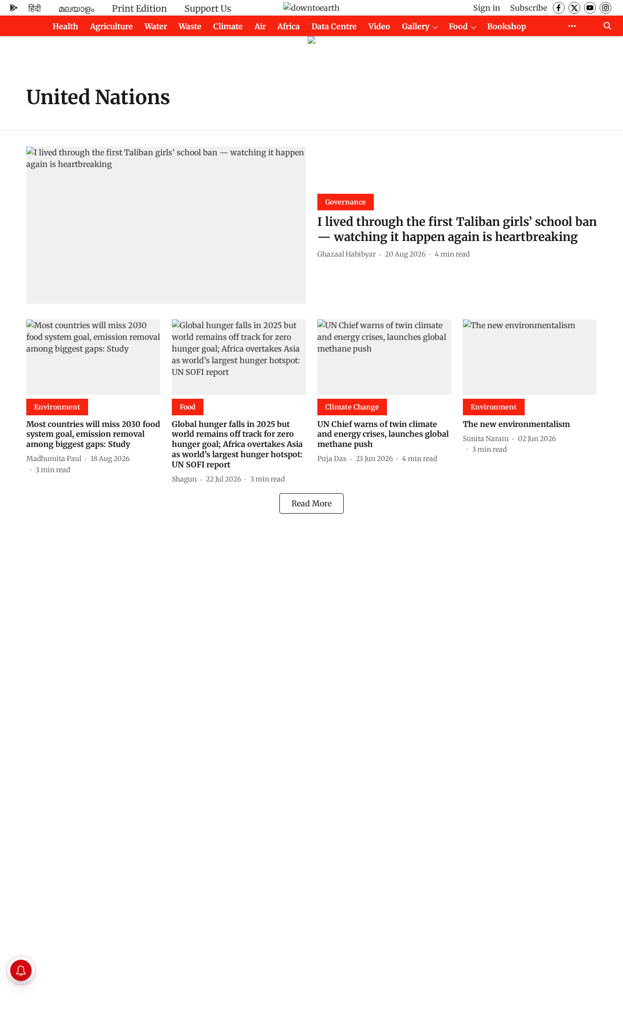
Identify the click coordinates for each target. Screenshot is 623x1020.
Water (156, 26)
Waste (190, 26)
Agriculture (111, 26)
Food (458, 26)
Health (65, 26)
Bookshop (506, 26)
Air (260, 26)
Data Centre (334, 26)
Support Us (207, 8)
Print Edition (139, 8)
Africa (288, 26)
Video (379, 26)
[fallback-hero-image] (166, 225)
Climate (228, 26)
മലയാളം (76, 8)
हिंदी (34, 8)
